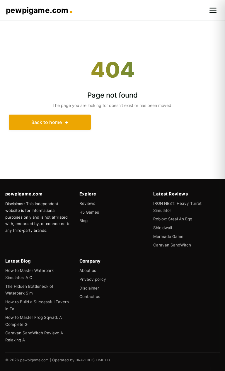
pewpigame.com (37, 10)
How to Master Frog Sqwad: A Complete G (33, 321)
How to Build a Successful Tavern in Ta (37, 305)
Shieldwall (162, 227)
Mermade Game (168, 236)
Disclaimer (89, 288)
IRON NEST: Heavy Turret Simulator (177, 207)
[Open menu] (213, 10)
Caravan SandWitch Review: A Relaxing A (34, 336)
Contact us (89, 296)
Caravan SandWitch (172, 245)
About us (87, 270)
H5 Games (89, 212)
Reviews (87, 203)
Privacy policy (92, 279)
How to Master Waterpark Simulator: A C (29, 274)
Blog (83, 220)
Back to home (46, 122)
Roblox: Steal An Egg (172, 219)
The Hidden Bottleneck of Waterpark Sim (29, 290)
